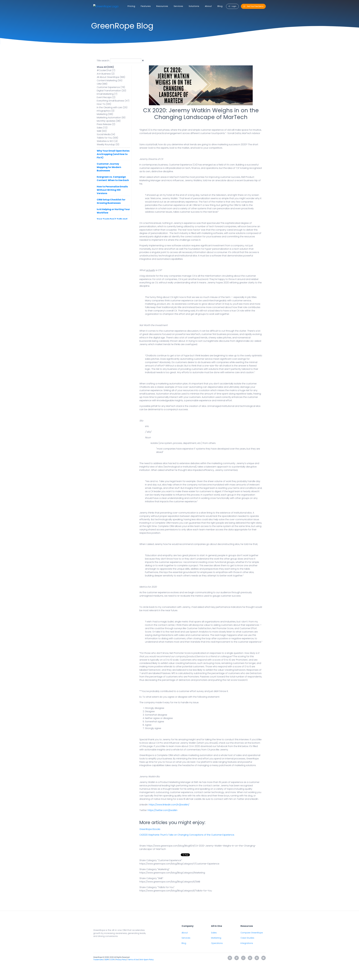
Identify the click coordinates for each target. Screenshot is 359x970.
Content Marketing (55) (109, 80)
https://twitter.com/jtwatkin (162, 810)
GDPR (107, 959)
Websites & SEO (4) (107, 141)
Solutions (194, 6)
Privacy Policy (121, 959)
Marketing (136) (105, 114)
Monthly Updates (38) (108, 121)
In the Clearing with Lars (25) (112, 107)
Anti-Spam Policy (147, 959)
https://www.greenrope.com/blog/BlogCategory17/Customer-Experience (179, 863)
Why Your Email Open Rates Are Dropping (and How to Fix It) (113, 154)
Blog (220, 6)
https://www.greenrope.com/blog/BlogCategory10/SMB (169, 881)
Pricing (131, 6)
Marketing (216, 937)
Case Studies (247, 937)
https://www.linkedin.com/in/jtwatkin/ (169, 804)
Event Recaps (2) (106, 97)
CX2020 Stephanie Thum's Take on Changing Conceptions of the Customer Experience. (187, 834)
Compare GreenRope (252, 932)
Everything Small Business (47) (113, 100)
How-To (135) (104, 104)
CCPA (112, 959)
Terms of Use (133, 959)
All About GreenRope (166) (111, 77)
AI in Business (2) (105, 73)
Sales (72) (102, 127)
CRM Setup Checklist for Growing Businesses (111, 201)
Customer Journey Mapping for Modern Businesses (109, 167)
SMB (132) (102, 131)
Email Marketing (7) (107, 94)
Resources (162, 6)
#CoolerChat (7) (106, 70)
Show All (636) (105, 67)
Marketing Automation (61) (111, 117)
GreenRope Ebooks (149, 829)
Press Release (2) (106, 124)
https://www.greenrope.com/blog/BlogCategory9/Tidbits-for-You (175, 890)
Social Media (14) (106, 134)
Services (178, 6)
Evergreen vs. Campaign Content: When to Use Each (113, 178)
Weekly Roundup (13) (108, 144)
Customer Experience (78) (111, 87)
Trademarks (98, 959)
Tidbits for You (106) (107, 137)
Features (146, 6)
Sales (214, 932)
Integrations (247, 943)
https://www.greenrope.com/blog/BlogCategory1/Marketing (172, 872)
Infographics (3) (105, 110)
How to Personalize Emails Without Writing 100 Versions (112, 190)
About (208, 6)
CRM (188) (102, 83)
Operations (217, 943)
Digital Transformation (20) (111, 90)
